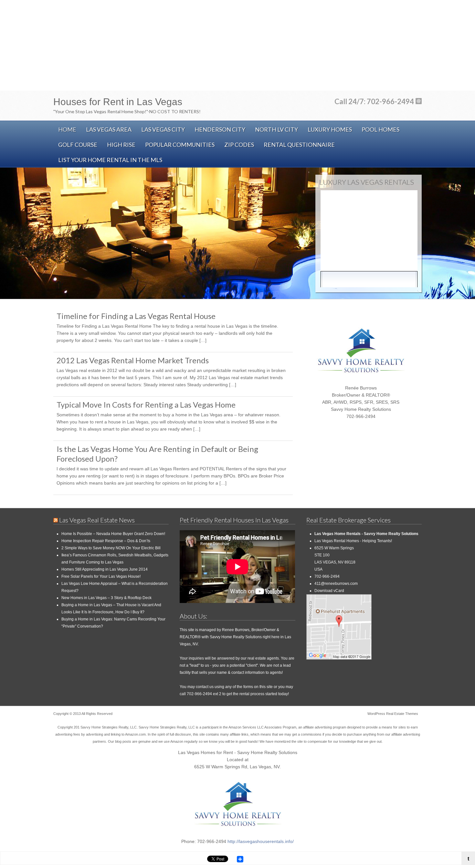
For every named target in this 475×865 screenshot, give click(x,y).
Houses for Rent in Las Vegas (117, 101)
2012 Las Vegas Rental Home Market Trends (133, 360)
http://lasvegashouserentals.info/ (260, 841)
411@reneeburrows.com (336, 583)
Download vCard (329, 590)
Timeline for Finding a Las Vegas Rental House (136, 316)
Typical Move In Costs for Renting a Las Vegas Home (146, 404)
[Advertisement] (237, 45)
